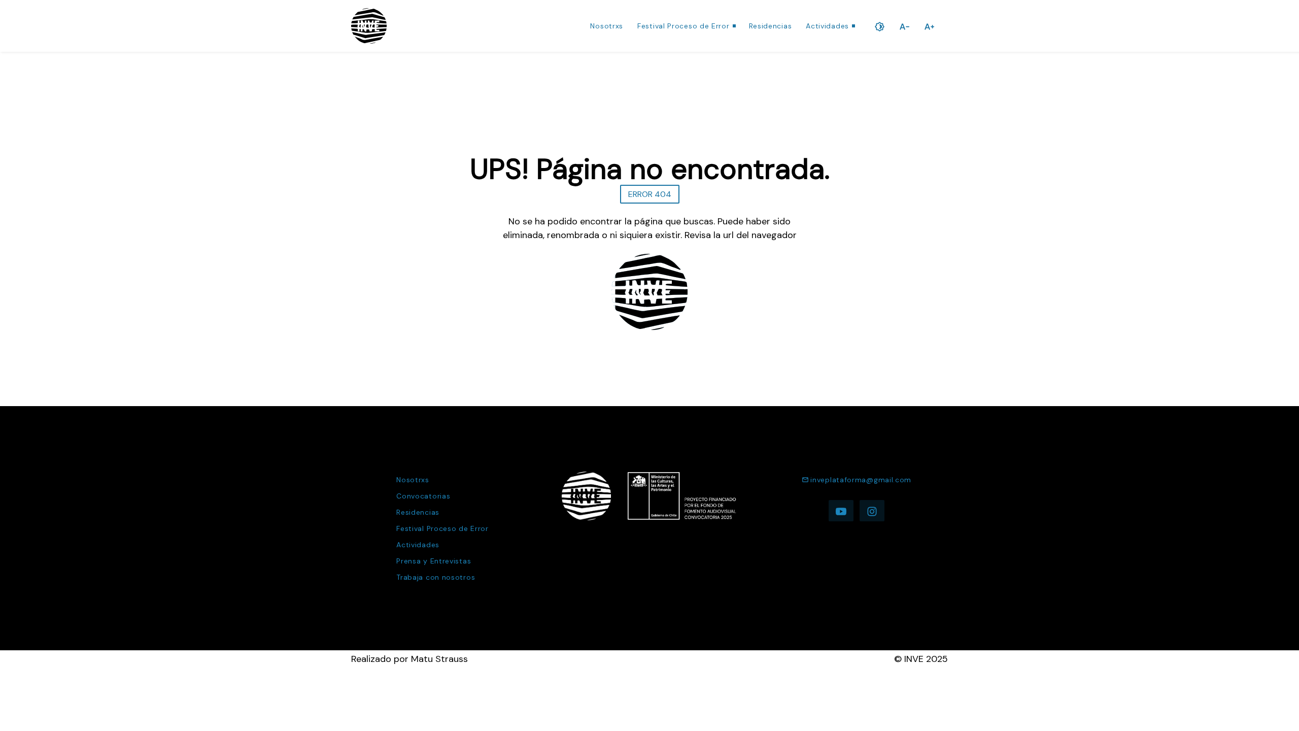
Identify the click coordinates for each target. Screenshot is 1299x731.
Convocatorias (423, 496)
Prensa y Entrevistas (433, 561)
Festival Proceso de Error (683, 25)
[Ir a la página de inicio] (369, 26)
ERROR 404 (649, 194)
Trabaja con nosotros (435, 577)
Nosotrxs (606, 25)
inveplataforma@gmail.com (860, 479)
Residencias (770, 25)
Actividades (827, 25)
